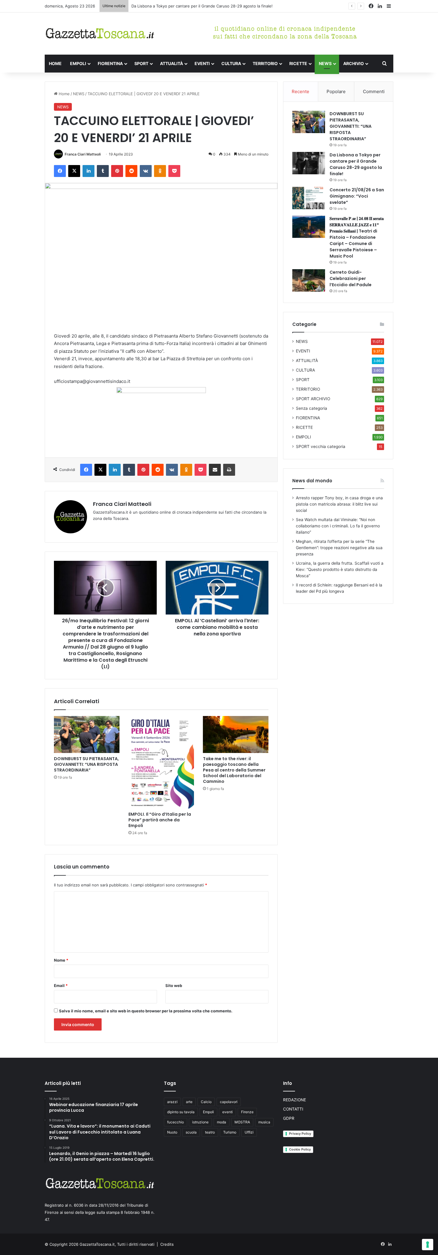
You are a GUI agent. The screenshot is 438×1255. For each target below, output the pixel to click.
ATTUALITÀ (171, 63)
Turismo (229, 1132)
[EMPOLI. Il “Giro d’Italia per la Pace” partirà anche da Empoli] (161, 762)
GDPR (288, 1118)
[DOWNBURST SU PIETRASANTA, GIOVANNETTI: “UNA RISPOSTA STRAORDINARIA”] (86, 734)
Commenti (374, 91)
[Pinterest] (117, 171)
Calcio (206, 1102)
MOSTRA (242, 1122)
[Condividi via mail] (215, 470)
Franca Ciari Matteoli (83, 154)
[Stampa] (229, 470)
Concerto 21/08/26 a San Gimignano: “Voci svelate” (357, 196)
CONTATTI (293, 1109)
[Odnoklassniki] (160, 171)
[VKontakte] (146, 171)
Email (61, 985)
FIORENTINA (110, 63)
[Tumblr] (103, 171)
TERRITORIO (265, 63)
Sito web (173, 985)
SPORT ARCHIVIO (313, 398)
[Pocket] (174, 171)
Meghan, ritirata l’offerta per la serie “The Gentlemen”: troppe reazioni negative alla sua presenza (339, 547)
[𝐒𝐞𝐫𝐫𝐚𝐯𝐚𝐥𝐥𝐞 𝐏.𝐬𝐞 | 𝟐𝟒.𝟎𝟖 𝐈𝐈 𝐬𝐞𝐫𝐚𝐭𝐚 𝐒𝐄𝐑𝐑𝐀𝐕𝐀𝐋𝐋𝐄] (308, 226)
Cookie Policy (300, 1149)
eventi (227, 1112)
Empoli (208, 1112)
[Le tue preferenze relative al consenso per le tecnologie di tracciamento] (427, 1244)
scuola (191, 1132)
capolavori (228, 1102)
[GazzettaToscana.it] (100, 33)
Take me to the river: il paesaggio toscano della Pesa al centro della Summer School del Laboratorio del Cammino (234, 770)
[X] (74, 171)
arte (189, 1102)
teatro (210, 1132)
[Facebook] (60, 171)
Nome (61, 960)
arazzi (172, 1102)
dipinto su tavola (181, 1112)
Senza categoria (311, 408)
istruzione (200, 1122)
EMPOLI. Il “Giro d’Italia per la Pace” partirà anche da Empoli (159, 820)
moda (221, 1122)
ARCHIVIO (353, 63)
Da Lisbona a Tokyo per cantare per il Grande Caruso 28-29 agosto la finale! (202, 6)
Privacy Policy (300, 1133)
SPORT (141, 63)
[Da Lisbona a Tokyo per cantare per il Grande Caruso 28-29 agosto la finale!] (308, 163)
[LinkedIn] (88, 171)
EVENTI (202, 63)
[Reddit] (131, 171)
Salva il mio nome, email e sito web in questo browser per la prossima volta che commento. (145, 1010)
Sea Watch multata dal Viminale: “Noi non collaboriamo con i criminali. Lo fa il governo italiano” (338, 526)
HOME (55, 63)
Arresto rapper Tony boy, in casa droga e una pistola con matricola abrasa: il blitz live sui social (339, 504)
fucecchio (175, 1122)
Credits (167, 1244)
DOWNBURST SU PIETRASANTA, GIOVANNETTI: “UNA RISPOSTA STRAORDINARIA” (86, 764)
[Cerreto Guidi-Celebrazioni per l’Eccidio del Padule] (308, 280)
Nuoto (172, 1132)
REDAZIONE (294, 1099)
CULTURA (231, 63)
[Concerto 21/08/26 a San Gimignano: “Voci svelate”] (308, 198)
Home (64, 93)
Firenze (247, 1112)
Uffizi (249, 1132)
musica (264, 1122)
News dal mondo (312, 481)
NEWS (325, 63)
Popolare (336, 91)
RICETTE (298, 63)
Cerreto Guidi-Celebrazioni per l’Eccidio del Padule (351, 278)
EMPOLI (78, 63)
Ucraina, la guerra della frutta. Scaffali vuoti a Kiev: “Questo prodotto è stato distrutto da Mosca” (339, 569)
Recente (300, 91)
